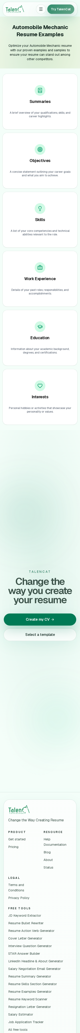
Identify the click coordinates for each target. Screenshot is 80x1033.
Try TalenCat (61, 9)
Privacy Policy (19, 898)
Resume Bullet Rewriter (26, 923)
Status (48, 867)
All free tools (18, 1030)
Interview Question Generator (30, 946)
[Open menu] (41, 9)
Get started (17, 839)
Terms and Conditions (16, 887)
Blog (47, 852)
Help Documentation (55, 842)
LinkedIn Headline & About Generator (35, 961)
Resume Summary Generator (29, 976)
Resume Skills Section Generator (32, 984)
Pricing (13, 847)
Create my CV (38, 619)
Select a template (40, 634)
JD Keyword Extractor (24, 916)
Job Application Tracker (26, 1022)
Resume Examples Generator (30, 992)
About (48, 860)
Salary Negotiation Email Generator (34, 969)
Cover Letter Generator (25, 938)
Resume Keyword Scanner (27, 999)
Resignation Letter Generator (29, 1007)
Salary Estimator (20, 1014)
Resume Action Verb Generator (31, 931)
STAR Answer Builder (24, 954)
